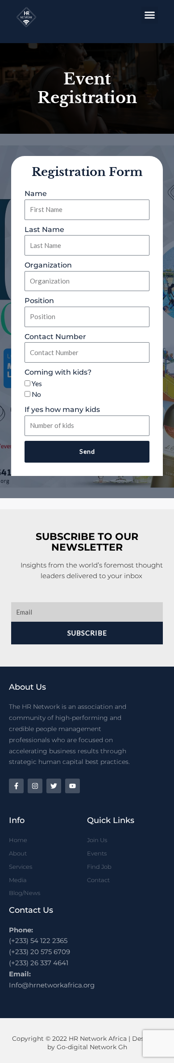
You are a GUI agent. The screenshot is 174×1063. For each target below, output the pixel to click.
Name (36, 193)
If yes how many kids (62, 409)
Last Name (44, 229)
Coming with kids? (58, 372)
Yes (37, 384)
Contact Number (55, 336)
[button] (149, 15)
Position (39, 300)
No (36, 394)
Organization (48, 265)
